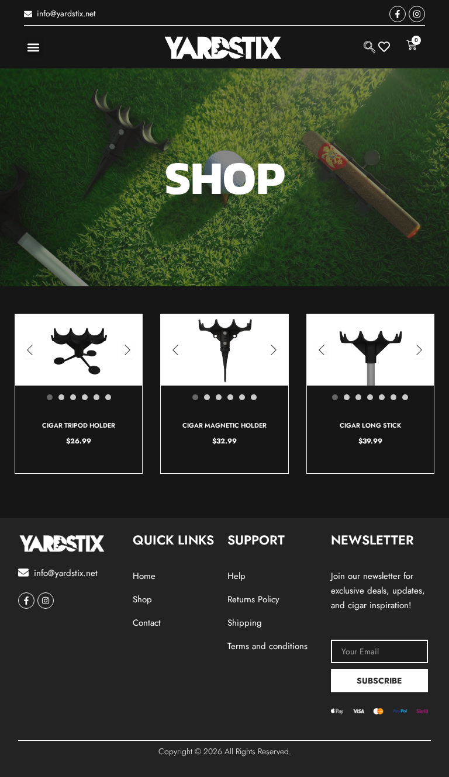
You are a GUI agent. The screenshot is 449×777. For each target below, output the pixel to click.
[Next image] (127, 350)
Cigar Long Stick (370, 425)
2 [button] (61, 397)
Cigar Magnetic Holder (224, 425)
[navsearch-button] (369, 47)
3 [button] (73, 397)
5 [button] (96, 397)
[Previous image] (30, 350)
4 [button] (85, 397)
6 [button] (108, 397)
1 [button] (50, 397)
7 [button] (405, 397)
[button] (33, 47)
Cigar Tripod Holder (78, 425)
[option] (79, 350)
